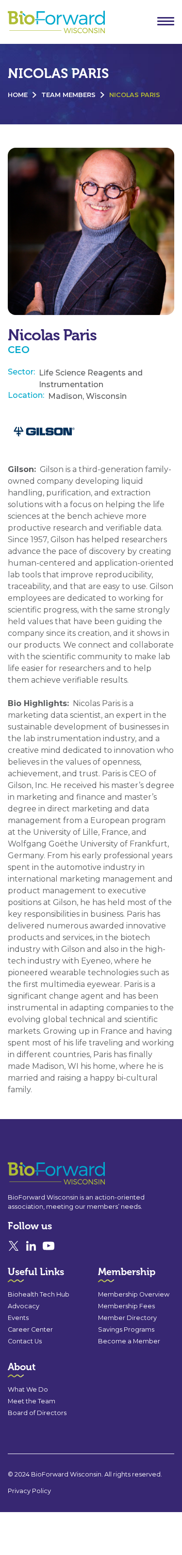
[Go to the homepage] (39, 1173)
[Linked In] (31, 1246)
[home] (54, 22)
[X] (13, 1246)
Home (18, 94)
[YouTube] (48, 1246)
